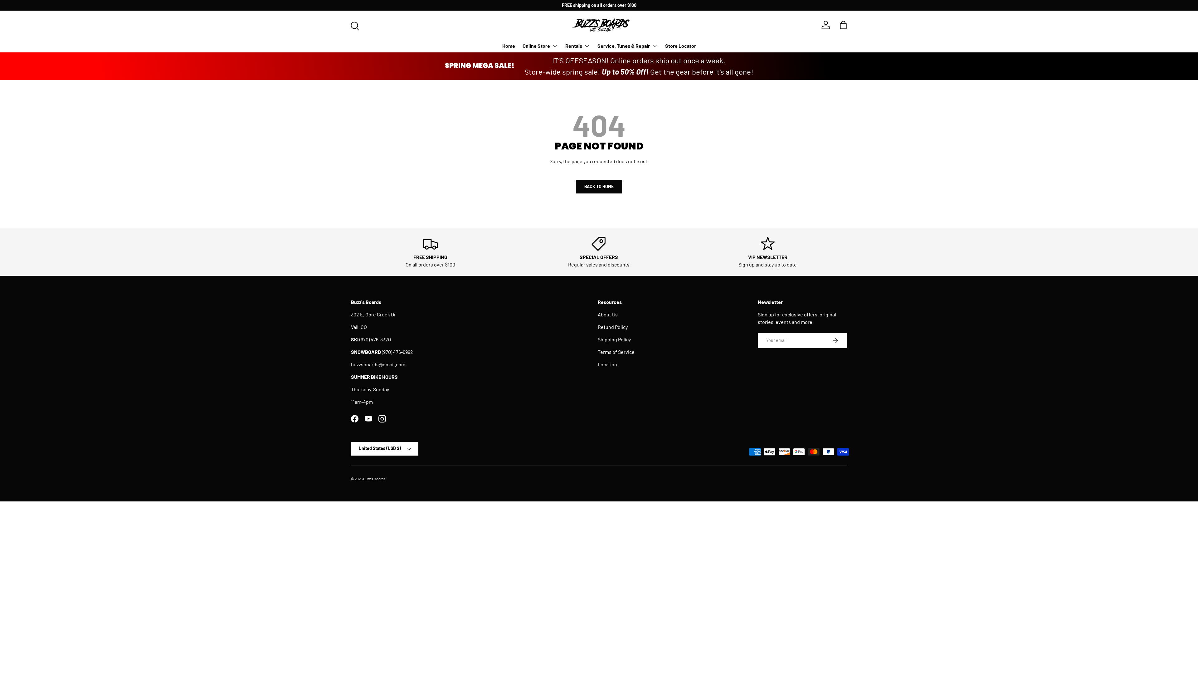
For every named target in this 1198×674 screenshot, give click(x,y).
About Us (608, 314)
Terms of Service (616, 352)
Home (508, 46)
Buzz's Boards (374, 478)
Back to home (599, 186)
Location (607, 364)
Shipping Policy (614, 339)
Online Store (536, 46)
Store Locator (680, 46)
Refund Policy (613, 327)
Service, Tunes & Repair (623, 46)
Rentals (573, 46)
